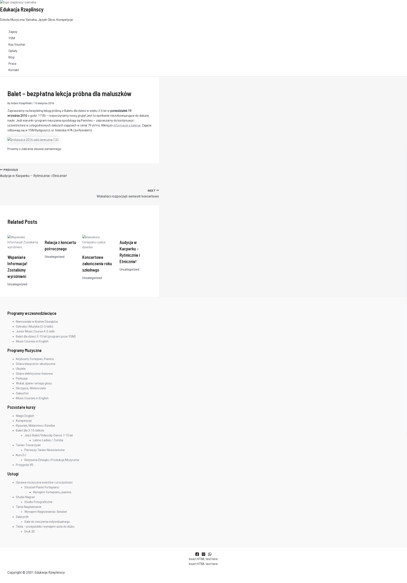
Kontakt (13, 70)
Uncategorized (17, 284)
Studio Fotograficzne (38, 502)
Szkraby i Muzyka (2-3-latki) (34, 326)
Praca (12, 63)
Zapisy (12, 32)
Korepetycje (24, 420)
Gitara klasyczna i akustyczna (35, 364)
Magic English (25, 416)
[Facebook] (197, 555)
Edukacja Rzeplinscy (22, 9)
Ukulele (21, 368)
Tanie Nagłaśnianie (28, 507)
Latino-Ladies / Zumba (48, 440)
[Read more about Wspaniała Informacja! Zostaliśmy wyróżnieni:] (23, 247)
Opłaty (12, 51)
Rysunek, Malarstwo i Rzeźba (35, 425)
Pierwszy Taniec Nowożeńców (44, 450)
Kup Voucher (16, 44)
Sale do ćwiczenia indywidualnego (47, 521)
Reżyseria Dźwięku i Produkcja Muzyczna (51, 460)
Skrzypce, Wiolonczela (31, 388)
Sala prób (22, 517)
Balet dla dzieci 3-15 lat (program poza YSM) (46, 336)
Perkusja (22, 378)
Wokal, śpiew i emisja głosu (34, 383)
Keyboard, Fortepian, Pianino (35, 359)
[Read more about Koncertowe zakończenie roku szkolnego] (98, 247)
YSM (11, 38)
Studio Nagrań (25, 497)
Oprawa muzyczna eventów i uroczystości (44, 482)
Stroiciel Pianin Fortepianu (41, 487)
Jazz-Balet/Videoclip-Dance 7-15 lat (48, 435)
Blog (11, 57)
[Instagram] (203, 555)
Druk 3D (29, 531)
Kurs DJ (21, 455)
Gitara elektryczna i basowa (34, 373)
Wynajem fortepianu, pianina (52, 492)
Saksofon (22, 393)
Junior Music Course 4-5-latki (35, 331)
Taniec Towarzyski (28, 445)
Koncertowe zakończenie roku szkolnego (97, 263)
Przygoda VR (24, 465)
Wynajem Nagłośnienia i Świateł (45, 511)
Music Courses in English (32, 341)
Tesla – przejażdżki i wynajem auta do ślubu (45, 526)
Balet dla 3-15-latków (30, 430)
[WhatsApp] (210, 555)
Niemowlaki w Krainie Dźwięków (37, 321)
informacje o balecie (127, 125)
